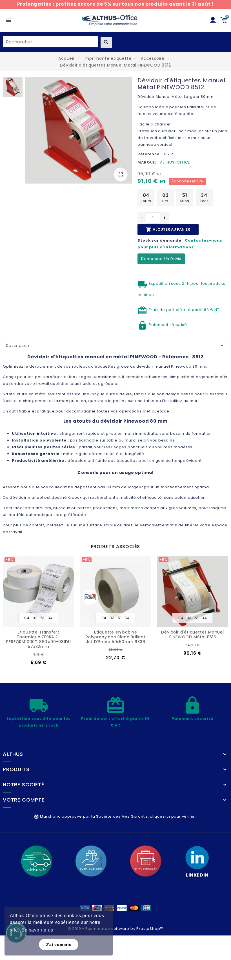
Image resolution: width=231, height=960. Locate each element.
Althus (13, 754)
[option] (78, 131)
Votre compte (24, 799)
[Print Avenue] (146, 861)
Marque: (146, 162)
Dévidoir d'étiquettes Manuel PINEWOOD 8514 (192, 634)
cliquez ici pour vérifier (173, 816)
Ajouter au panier (168, 229)
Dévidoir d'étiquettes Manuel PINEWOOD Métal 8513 (115, 634)
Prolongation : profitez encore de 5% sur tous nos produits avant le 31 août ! (115, 4)
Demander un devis (161, 258)
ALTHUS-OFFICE (175, 162)
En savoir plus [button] (37, 930)
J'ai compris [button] (59, 944)
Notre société (23, 784)
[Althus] (37, 861)
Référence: (148, 154)
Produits (16, 769)
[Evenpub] (91, 861)
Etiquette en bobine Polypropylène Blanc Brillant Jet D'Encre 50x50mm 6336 (38, 637)
